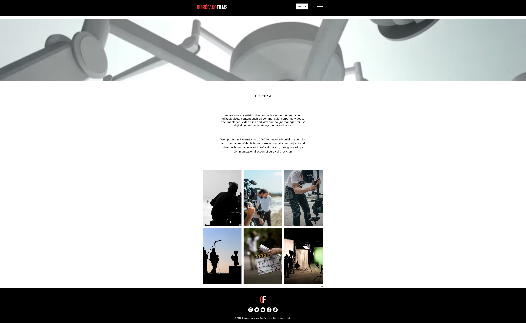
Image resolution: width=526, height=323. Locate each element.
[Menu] (320, 6)
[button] (222, 198)
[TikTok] (275, 309)
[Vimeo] (256, 309)
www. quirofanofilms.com (261, 318)
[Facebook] (269, 309)
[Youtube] (263, 309)
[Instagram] (250, 309)
